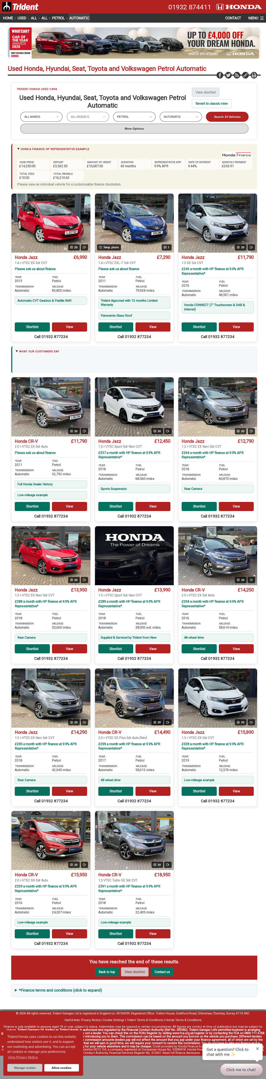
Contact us (162, 972)
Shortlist (32, 327)
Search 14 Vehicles (227, 116)
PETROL (58, 18)
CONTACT (233, 18)
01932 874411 (189, 7)
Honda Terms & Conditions (183, 1020)
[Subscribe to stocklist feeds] (236, 75)
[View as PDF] (253, 75)
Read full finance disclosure (181, 1053)
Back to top (107, 972)
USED (22, 18)
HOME (8, 18)
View (69, 327)
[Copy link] (245, 75)
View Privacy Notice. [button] (23, 1057)
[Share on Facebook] (219, 75)
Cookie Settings (113, 1020)
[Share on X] (228, 75)
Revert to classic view (212, 104)
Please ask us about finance (35, 269)
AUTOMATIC (79, 18)
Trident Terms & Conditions (145, 1020)
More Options (134, 128)
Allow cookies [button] (61, 1067)
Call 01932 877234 (51, 336)
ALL (34, 18)
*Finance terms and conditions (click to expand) (60, 990)
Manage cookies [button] (25, 1067)
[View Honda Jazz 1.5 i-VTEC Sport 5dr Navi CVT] (134, 555)
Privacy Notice (91, 1020)
